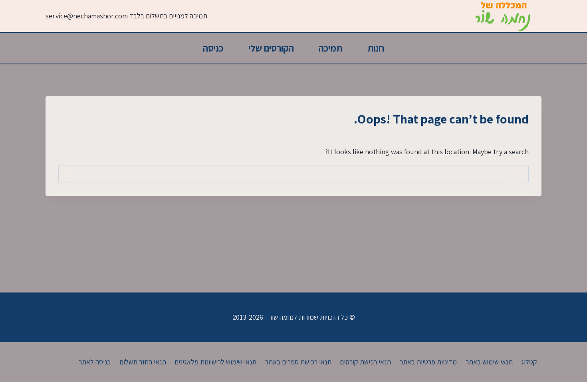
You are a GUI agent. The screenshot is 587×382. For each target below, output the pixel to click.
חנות (375, 48)
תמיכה (330, 48)
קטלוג (529, 361)
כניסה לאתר (95, 361)
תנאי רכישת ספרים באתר (298, 361)
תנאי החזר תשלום (142, 361)
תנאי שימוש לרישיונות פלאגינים (215, 361)
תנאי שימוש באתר (489, 361)
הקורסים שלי (271, 48)
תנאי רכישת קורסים (365, 361)
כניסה (213, 48)
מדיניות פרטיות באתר (428, 361)
